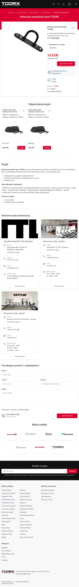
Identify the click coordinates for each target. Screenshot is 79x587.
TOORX (56, 86)
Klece (3, 525)
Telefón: (43, 380)
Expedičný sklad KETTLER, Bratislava (18, 241)
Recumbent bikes (7, 512)
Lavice (22, 518)
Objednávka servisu (8, 554)
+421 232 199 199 (43, 572)
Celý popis (55, 38)
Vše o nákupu (6, 551)
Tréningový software (8, 493)
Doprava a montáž (47, 493)
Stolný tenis (24, 531)
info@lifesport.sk (13, 268)
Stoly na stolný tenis (26, 537)
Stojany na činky (7, 496)
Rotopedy (5, 515)
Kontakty (5, 560)
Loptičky (22, 534)
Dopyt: (4, 389)
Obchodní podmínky (47, 490)
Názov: (4, 370)
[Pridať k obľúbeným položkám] (72, 28)
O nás (3, 557)
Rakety (4, 537)
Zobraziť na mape (13, 252)
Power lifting (6, 528)
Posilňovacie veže (26, 500)
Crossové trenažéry (8, 509)
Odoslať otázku (67, 416)
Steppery (23, 503)
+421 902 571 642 (12, 414)
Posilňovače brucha (8, 500)
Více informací (20, 286)
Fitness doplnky (33, 12)
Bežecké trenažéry (26, 506)
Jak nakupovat (46, 496)
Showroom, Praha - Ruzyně (14, 313)
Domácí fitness (21, 12)
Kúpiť (22, 148)
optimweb (10, 583)
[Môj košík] (69, 4)
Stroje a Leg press (26, 525)
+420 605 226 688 (13, 330)
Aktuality (4, 548)
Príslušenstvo (6, 521)
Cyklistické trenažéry (27, 509)
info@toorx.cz (51, 266)
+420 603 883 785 (53, 258)
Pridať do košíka (67, 64)
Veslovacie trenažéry (9, 506)
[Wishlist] (58, 4)
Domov (12, 12)
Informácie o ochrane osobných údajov (15, 410)
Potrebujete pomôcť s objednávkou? (59, 72)
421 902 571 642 (12, 260)
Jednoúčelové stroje (8, 518)
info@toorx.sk (25, 574)
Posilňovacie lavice (8, 503)
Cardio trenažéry (7, 531)
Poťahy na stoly (7, 534)
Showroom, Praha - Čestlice (54, 241)
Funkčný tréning (46, 12)
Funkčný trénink (25, 528)
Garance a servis (46, 500)
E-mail (4, 380)
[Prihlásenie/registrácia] (63, 4)
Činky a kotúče (25, 496)
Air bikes (23, 490)
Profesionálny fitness (27, 515)
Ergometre (23, 512)
